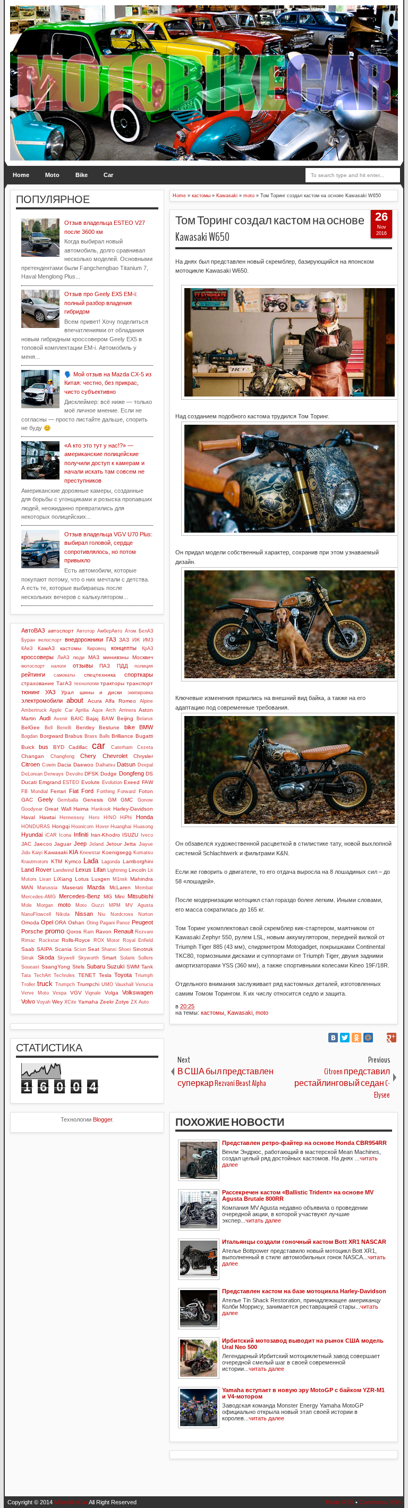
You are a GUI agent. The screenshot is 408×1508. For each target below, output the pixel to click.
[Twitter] (345, 1037)
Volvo (28, 1001)
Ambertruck (34, 710)
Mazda (96, 887)
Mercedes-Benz (79, 896)
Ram (88, 931)
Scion (80, 949)
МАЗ (93, 657)
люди (78, 657)
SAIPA (45, 949)
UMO (107, 984)
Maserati (72, 887)
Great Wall (58, 809)
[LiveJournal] (380, 1037)
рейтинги (33, 674)
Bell (49, 727)
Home (21, 175)
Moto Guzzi (89, 905)
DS (149, 774)
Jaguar (62, 844)
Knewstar (90, 852)
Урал (67, 692)
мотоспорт (33, 666)
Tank (147, 967)
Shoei (124, 949)
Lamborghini (138, 861)
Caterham (122, 747)
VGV (76, 993)
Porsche (32, 931)
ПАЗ (104, 666)
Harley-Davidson (133, 809)
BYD (58, 747)
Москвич (142, 657)
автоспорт (61, 631)
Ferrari (58, 791)
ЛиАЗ (63, 657)
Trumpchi (88, 984)
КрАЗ (147, 648)
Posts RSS (340, 1502)
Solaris (127, 958)
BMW (146, 727)
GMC (127, 800)
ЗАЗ (124, 640)
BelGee (30, 727)
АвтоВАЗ (33, 630)
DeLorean (31, 774)
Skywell (65, 958)
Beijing (125, 718)
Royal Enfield (138, 940)
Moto (52, 175)
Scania (63, 949)
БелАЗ (146, 631)
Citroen (30, 764)
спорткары (138, 674)
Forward (126, 791)
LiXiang (63, 879)
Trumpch (65, 984)
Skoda (46, 957)
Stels (78, 967)
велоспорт (50, 640)
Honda (144, 817)
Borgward (51, 736)
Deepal (145, 765)
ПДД (122, 666)
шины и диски (101, 692)
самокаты (64, 675)
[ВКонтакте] (333, 1037)
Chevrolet (115, 756)
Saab (28, 949)
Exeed (132, 782)
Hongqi (61, 826)
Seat (93, 949)
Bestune (109, 727)
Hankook (101, 809)
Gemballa (67, 800)
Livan (45, 879)
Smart (109, 958)
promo (54, 931)
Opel (47, 922)
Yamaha (88, 1002)
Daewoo (83, 765)
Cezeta (145, 747)
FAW (147, 782)
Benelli (64, 727)
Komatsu (143, 852)
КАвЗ (26, 648)
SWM (132, 967)
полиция (143, 666)
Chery (88, 756)
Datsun (126, 764)
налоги (58, 666)
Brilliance (122, 736)
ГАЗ (111, 639)
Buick (28, 747)
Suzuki (115, 966)
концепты (124, 648)
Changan (32, 756)
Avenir (60, 718)
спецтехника (100, 675)
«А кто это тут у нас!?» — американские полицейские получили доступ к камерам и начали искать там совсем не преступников (104, 463)
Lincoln (137, 870)
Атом (130, 631)
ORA (60, 922)
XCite (70, 1002)
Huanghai (120, 826)
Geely (45, 799)
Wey (57, 1002)
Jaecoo (43, 844)
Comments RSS (380, 1502)
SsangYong (55, 967)
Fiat (74, 791)
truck (45, 984)
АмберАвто (109, 631)
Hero (94, 817)
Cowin (49, 765)
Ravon (104, 931)
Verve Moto (35, 993)
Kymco (73, 861)
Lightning (117, 870)
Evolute (90, 782)
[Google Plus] (391, 1037)
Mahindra (141, 879)
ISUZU (130, 835)
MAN (27, 887)
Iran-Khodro (105, 835)
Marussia (47, 887)
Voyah (43, 1002)
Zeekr (107, 1002)
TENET (87, 975)
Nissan (84, 914)
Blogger (102, 1119)
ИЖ (136, 640)
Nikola (63, 914)
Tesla (105, 975)
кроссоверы (37, 657)
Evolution (112, 782)
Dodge (108, 774)
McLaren (120, 887)
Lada (90, 861)
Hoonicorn (82, 826)
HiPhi (126, 817)
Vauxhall (124, 984)
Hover (102, 826)
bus (43, 747)
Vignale (93, 993)
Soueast (30, 967)
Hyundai (31, 834)
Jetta (130, 844)
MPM (115, 905)
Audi (44, 718)
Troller (28, 984)
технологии (86, 683)
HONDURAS (35, 826)
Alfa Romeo (120, 701)
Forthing (106, 791)
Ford (87, 791)
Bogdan (29, 736)
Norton (145, 914)
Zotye (122, 1002)
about (74, 700)
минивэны (116, 657)
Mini (119, 896)
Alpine (146, 701)
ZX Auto (140, 1002)
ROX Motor (107, 940)
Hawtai (47, 817)
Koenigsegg (117, 852)
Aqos (97, 710)
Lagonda (110, 861)
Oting (92, 922)
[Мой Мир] (368, 1037)
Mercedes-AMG (38, 896)
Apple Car (60, 710)
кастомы (212, 1012)
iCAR (51, 835)
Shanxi (108, 949)
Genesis (93, 800)
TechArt (42, 975)
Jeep (80, 843)
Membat (144, 887)
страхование (37, 683)
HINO (110, 817)
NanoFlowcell (36, 914)
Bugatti (144, 736)
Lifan (100, 869)
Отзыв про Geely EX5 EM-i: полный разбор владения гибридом (100, 303)
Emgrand (50, 782)
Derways (54, 774)
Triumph (144, 975)
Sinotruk (143, 949)
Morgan (45, 905)
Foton (146, 791)
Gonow (145, 800)
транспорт (139, 683)
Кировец (96, 648)
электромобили (42, 700)
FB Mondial (34, 791)
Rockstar (49, 940)
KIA (73, 852)
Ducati (29, 782)
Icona (65, 835)
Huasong (143, 826)
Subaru (96, 966)
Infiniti (81, 834)
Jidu (25, 852)
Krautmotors (34, 861)
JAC (26, 844)
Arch (111, 710)
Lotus (82, 879)
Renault (123, 931)
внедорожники (84, 639)
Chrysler (143, 756)
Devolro (74, 774)
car (98, 745)
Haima (81, 809)
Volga (111, 993)
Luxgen (100, 879)
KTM (56, 861)
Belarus (145, 718)
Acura (95, 701)
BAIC (77, 718)
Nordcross (121, 914)
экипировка (140, 692)
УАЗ (50, 692)
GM (112, 800)
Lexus (83, 869)
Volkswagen (137, 992)
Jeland (96, 844)
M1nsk (120, 879)
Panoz (123, 922)
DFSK (91, 774)
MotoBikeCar (71, 1502)
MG (108, 896)
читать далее (263, 1220)
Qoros (73, 931)
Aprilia (82, 710)
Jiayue (146, 844)
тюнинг (30, 692)
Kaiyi (37, 852)
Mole (26, 905)
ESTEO (71, 782)
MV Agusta (139, 905)
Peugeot (142, 922)
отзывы (83, 665)
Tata (26, 975)
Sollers (145, 958)
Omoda (30, 922)
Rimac (28, 940)
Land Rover (36, 869)
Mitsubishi (140, 896)
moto (262, 1012)
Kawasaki (239, 1012)
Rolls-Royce (76, 940)
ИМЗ (148, 640)
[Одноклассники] (356, 1037)
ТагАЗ (64, 683)
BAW (107, 718)
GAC (27, 800)
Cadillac (78, 747)
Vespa (59, 993)
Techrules (64, 975)
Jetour (114, 844)
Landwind (63, 870)
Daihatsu (105, 765)
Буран (28, 640)
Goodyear (31, 809)
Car (108, 175)
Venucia (144, 984)
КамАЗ (46, 648)
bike (129, 727)
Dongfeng (131, 773)
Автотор (85, 631)
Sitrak (27, 958)
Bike (81, 175)
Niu (101, 914)
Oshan (76, 922)
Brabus (73, 736)
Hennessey (72, 817)
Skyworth (88, 958)
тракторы (112, 683)
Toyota (123, 975)
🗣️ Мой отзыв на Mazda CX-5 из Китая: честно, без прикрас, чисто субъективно (107, 383)
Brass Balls (97, 736)
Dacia (64, 765)
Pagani (107, 922)
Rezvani (144, 931)
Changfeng (62, 756)
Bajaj (92, 718)
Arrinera (127, 710)
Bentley (85, 727)
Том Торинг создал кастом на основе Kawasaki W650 (269, 229)
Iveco (147, 835)
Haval (28, 817)
